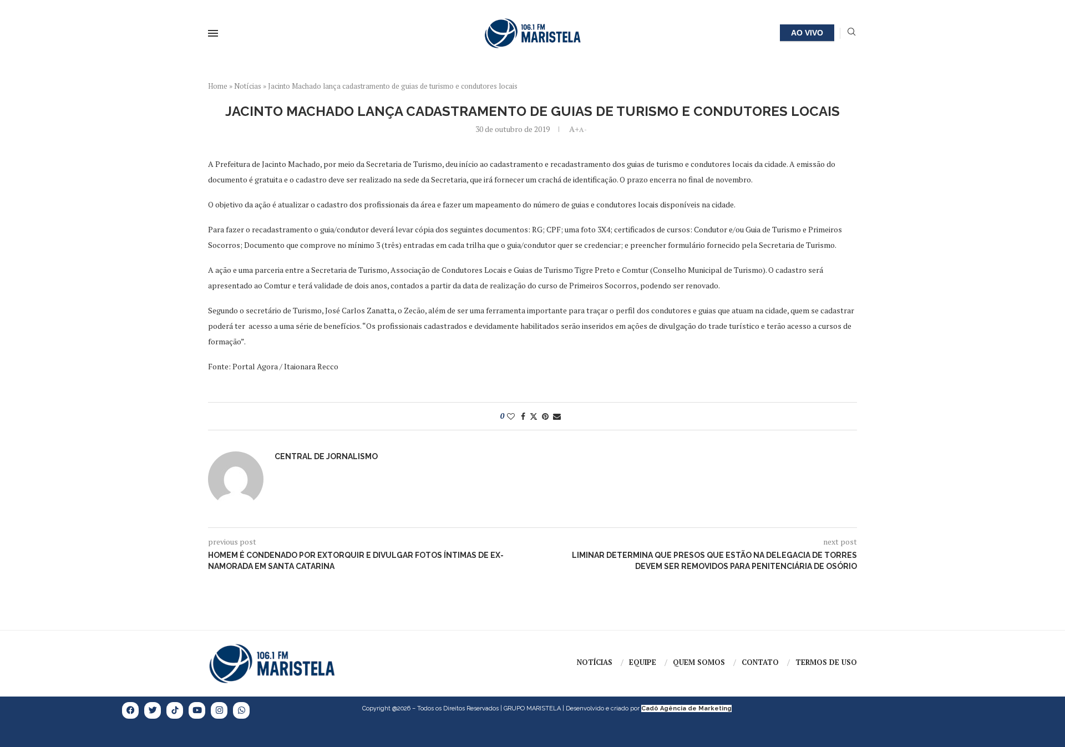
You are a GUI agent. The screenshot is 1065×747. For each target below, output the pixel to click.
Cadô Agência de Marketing (686, 708)
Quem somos (699, 662)
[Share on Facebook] (523, 416)
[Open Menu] (213, 33)
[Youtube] (197, 710)
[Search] (851, 33)
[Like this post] (511, 416)
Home (217, 86)
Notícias (247, 86)
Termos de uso (826, 662)
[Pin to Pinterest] (545, 416)
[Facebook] (130, 710)
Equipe (642, 662)
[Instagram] (219, 710)
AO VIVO (807, 32)
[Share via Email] (557, 416)
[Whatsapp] (241, 710)
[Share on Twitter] (533, 416)
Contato (760, 662)
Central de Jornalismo (326, 456)
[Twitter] (152, 710)
